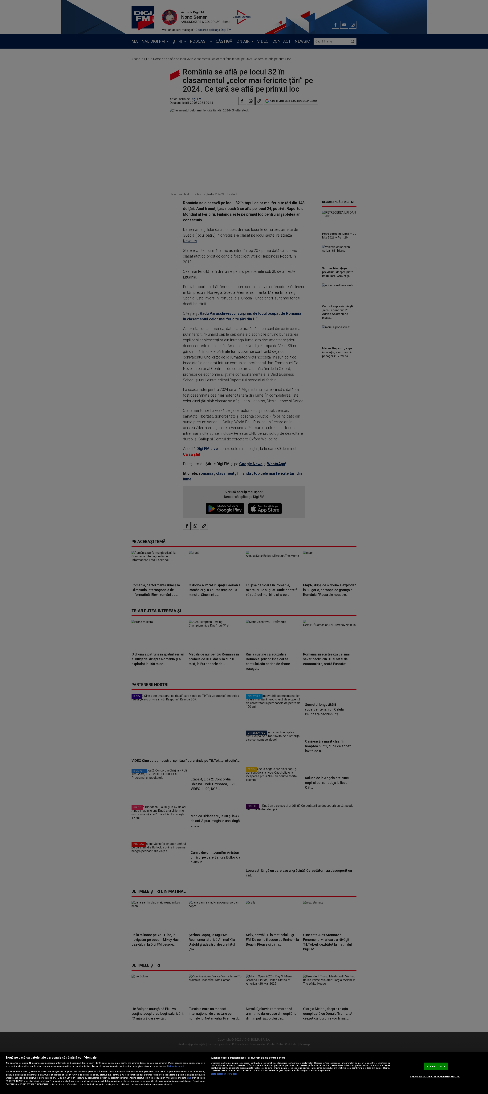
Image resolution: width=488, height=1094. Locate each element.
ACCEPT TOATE (436, 1066)
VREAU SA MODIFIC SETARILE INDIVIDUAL (435, 1076)
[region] (244, 1073)
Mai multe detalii (175, 1066)
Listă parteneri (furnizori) (224, 1074)
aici (189, 1077)
